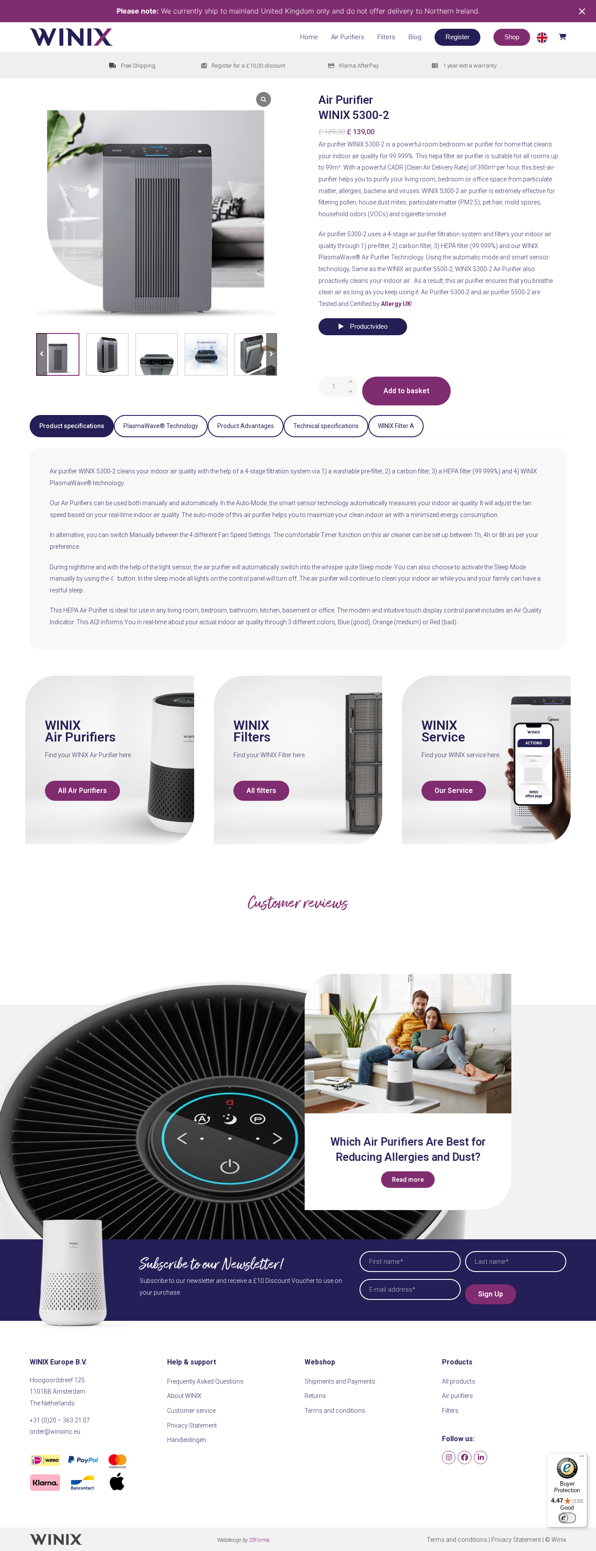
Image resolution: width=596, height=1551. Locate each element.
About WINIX (184, 1395)
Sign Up (490, 1294)
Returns (315, 1395)
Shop (511, 37)
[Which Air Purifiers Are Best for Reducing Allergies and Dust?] (408, 1044)
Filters (450, 1410)
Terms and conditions (335, 1410)
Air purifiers (457, 1395)
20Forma (259, 1540)
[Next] (496, 1093)
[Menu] (582, 1458)
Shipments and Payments (340, 1381)
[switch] (567, 1518)
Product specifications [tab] (71, 425)
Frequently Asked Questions (205, 1381)
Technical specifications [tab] (326, 425)
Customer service (191, 1410)
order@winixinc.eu (55, 1431)
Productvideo (367, 326)
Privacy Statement (192, 1425)
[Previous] (320, 1093)
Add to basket (406, 391)
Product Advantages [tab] (245, 425)
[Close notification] (582, 11)
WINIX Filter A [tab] (396, 425)
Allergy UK (396, 303)
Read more (408, 1179)
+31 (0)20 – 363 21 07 (60, 1420)
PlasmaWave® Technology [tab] (160, 425)
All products (458, 1381)
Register (457, 37)
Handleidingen (186, 1439)
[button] (551, 36)
